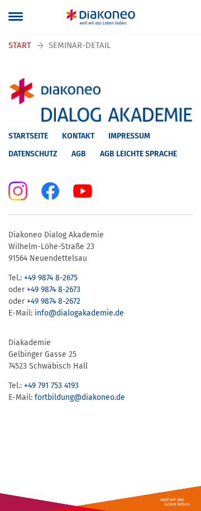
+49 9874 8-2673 (53, 289)
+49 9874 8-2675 (51, 278)
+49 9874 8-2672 (53, 301)
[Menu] (15, 17)
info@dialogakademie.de (79, 313)
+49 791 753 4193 (51, 385)
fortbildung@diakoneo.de (80, 397)
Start (19, 45)
